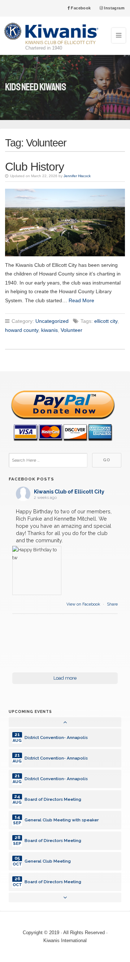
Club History (34, 166)
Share (112, 604)
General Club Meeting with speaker (62, 819)
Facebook (80, 8)
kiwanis (49, 330)
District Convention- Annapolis (56, 737)
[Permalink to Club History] (65, 222)
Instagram (114, 8)
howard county (21, 330)
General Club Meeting (48, 861)
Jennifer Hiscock (77, 176)
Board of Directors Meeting (53, 799)
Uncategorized (52, 321)
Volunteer (71, 330)
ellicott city (105, 321)
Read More (81, 300)
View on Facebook (83, 604)
